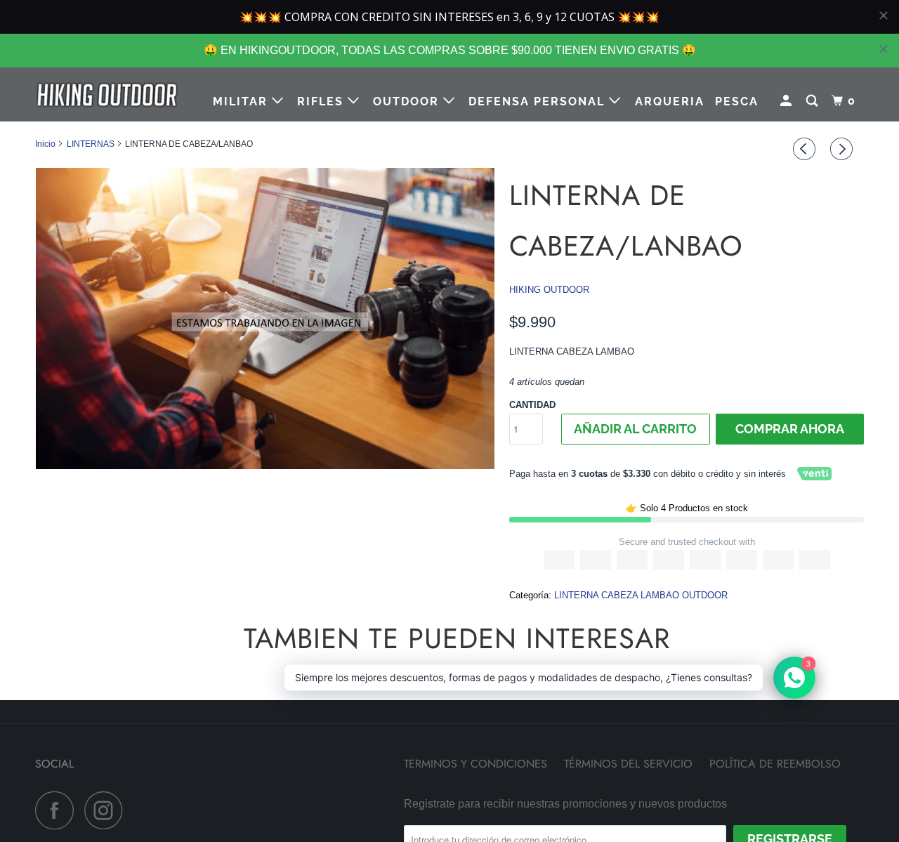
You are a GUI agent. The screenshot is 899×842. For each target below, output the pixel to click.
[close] (883, 49)
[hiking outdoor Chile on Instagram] (107, 810)
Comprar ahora (789, 428)
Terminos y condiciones (475, 764)
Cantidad (532, 405)
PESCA (737, 101)
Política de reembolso (775, 764)
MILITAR (242, 101)
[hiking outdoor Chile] (107, 94)
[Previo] (806, 149)
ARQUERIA (669, 101)
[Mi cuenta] (787, 101)
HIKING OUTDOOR (549, 289)
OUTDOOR (408, 101)
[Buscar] (813, 101)
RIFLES (322, 101)
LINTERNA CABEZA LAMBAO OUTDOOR (641, 595)
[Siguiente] (843, 149)
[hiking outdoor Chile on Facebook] (58, 810)
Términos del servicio (628, 764)
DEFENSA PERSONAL (538, 101)
